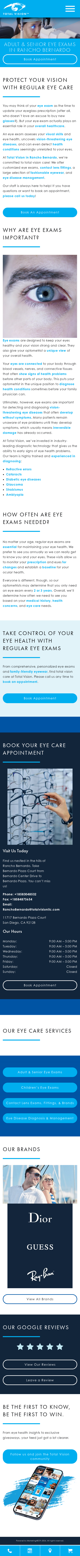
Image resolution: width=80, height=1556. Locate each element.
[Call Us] (10, 1550)
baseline (49, 567)
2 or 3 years (43, 590)
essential (10, 547)
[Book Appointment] (30, 1550)
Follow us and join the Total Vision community (40, 1456)
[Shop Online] (70, 1550)
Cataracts (14, 474)
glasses (9, 121)
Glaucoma (14, 484)
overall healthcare (49, 126)
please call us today (19, 196)
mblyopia (16, 494)
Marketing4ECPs (34, 1541)
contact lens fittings (55, 167)
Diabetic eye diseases (23, 479)
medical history (38, 601)
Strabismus (14, 489)
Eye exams (11, 340)
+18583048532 (26, 894)
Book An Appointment (40, 212)
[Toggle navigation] (70, 9)
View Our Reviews (40, 1364)
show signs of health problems (43, 374)
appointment (27, 682)
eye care (33, 606)
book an (10, 682)
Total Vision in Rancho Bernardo (32, 157)
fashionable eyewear (47, 173)
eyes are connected (26, 364)
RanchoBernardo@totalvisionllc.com (31, 909)
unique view (56, 350)
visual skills (54, 134)
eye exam (45, 106)
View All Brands (40, 1299)
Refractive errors (19, 469)
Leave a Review (40, 1380)
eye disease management (23, 178)
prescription (36, 562)
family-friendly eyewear (28, 671)
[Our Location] (50, 1550)
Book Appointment (40, 59)
